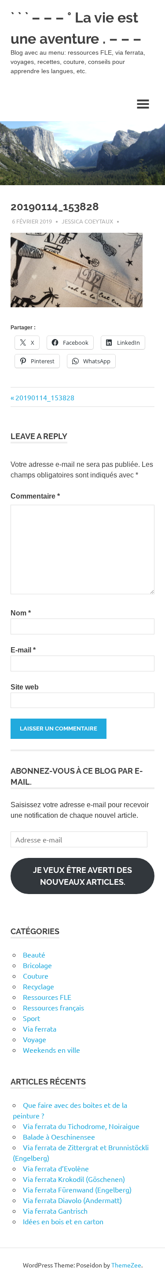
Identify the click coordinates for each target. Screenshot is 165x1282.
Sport (31, 1018)
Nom (21, 613)
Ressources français (53, 1007)
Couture (35, 975)
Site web (25, 687)
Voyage (34, 1039)
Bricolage (37, 965)
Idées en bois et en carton (63, 1221)
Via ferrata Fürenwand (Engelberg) (77, 1189)
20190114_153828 (44, 397)
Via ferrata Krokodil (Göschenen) (74, 1178)
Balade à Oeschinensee (59, 1136)
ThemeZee (126, 1265)
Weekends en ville (51, 1049)
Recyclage (38, 986)
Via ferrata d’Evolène (56, 1168)
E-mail (23, 650)
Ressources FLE (47, 996)
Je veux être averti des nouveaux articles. (82, 876)
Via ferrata (39, 1028)
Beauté (34, 954)
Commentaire (35, 496)
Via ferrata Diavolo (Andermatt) (72, 1200)
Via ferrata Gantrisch (55, 1210)
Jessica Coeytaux (87, 221)
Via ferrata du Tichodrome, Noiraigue (81, 1126)
